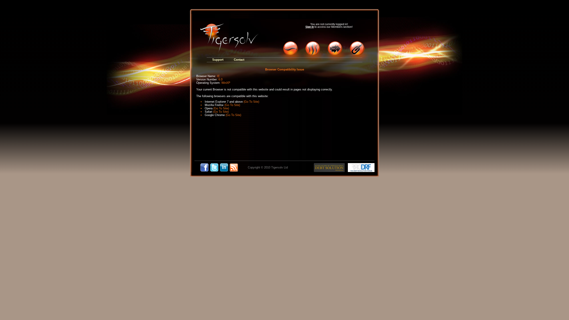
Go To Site (251, 101)
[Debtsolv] (290, 49)
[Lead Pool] (334, 49)
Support (217, 59)
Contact (239, 59)
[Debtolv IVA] (312, 49)
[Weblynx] (356, 49)
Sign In (309, 27)
